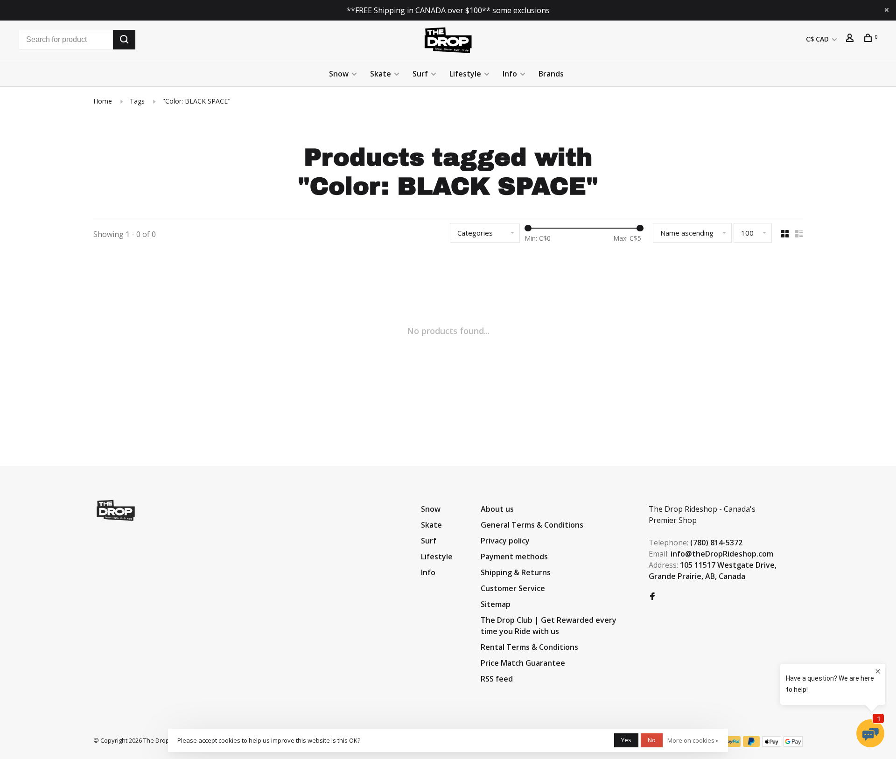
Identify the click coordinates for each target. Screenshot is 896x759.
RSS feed (497, 679)
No (652, 740)
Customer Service (513, 588)
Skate (380, 74)
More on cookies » (693, 740)
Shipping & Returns (516, 572)
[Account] (851, 39)
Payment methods (514, 556)
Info (510, 74)
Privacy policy (505, 541)
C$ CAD (818, 39)
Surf (420, 74)
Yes (626, 740)
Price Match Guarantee (523, 663)
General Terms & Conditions (532, 525)
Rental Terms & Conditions (529, 647)
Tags (137, 101)
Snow (339, 74)
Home (102, 101)
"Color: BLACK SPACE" (196, 101)
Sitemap (496, 604)
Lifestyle (465, 74)
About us (497, 509)
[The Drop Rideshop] (115, 510)
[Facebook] (652, 597)
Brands (551, 74)
